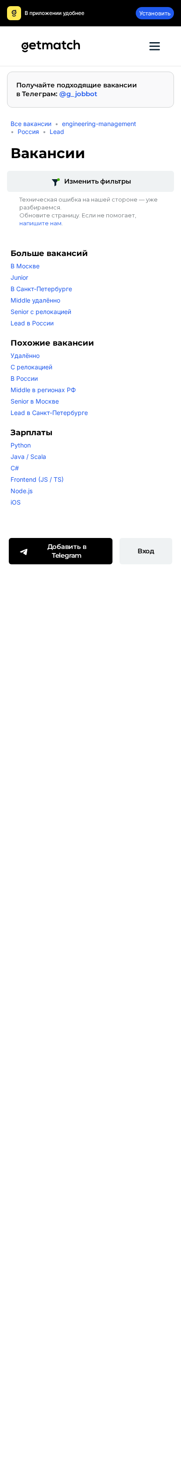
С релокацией (31, 367)
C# (15, 468)
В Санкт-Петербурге (41, 288)
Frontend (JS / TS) (37, 479)
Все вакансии (31, 123)
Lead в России (32, 323)
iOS (16, 502)
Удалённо (25, 355)
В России (24, 378)
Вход (146, 551)
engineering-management (99, 123)
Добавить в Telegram (67, 550)
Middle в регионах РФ (43, 389)
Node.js (22, 490)
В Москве (25, 266)
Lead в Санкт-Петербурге (49, 412)
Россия (28, 131)
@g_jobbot (78, 94)
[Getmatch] (50, 46)
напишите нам (40, 223)
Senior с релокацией (41, 311)
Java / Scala (28, 456)
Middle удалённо (35, 300)
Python (21, 445)
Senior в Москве (35, 401)
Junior (19, 277)
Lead (57, 131)
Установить (154, 13)
